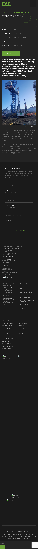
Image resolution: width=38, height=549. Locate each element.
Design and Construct (27, 286)
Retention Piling (25, 297)
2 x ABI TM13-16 (6, 343)
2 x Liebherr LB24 (7, 325)
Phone (7, 198)
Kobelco (22, 333)
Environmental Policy (10, 534)
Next (33, 126)
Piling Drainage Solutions (25, 305)
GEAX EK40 (22, 325)
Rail (21, 312)
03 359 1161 (6, 295)
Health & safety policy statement (18, 531)
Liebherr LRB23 (7, 328)
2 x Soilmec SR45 (7, 338)
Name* (6, 182)
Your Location (9, 205)
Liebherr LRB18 (7, 336)
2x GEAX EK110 (6, 348)
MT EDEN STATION (21, 13)
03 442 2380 (6, 306)
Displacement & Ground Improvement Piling (27, 291)
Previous (26, 126)
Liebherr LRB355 (7, 323)
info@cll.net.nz (8, 256)
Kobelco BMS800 (7, 346)
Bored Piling (24, 288)
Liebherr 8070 (7, 331)
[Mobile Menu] (33, 3)
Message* (8, 220)
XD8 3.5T (21, 336)
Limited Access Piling (26, 315)
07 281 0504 (6, 274)
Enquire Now (11, 53)
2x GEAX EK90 (23, 323)
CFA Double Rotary (26, 295)
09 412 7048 (6, 255)
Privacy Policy (9, 529)
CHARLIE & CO (26, 538)
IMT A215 (21, 331)
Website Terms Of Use (26, 534)
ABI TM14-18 (5, 341)
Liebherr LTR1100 (7, 333)
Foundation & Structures (24, 309)
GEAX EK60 (22, 328)
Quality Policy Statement (24, 529)
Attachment (8, 213)
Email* (6, 190)
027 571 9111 (5, 265)
